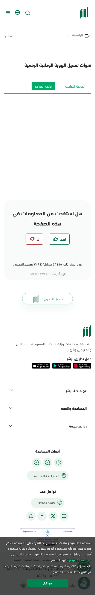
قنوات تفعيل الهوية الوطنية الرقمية (57, 64)
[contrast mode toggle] (58, 462)
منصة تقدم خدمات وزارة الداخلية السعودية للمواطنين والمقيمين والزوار (53, 346)
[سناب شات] (31, 516)
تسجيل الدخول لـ (53, 298)
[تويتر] (53, 516)
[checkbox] (59, 239)
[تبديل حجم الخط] (47, 462)
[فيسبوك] (42, 516)
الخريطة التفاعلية (75, 86)
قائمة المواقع (43, 86)
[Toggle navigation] (7, 12)
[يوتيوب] (64, 516)
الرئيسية (77, 35)
